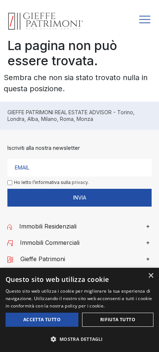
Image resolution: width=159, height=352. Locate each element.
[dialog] (79, 310)
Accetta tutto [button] (42, 319)
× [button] (150, 276)
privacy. (80, 182)
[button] (79, 339)
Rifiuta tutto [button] (117, 319)
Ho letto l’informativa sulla (51, 182)
